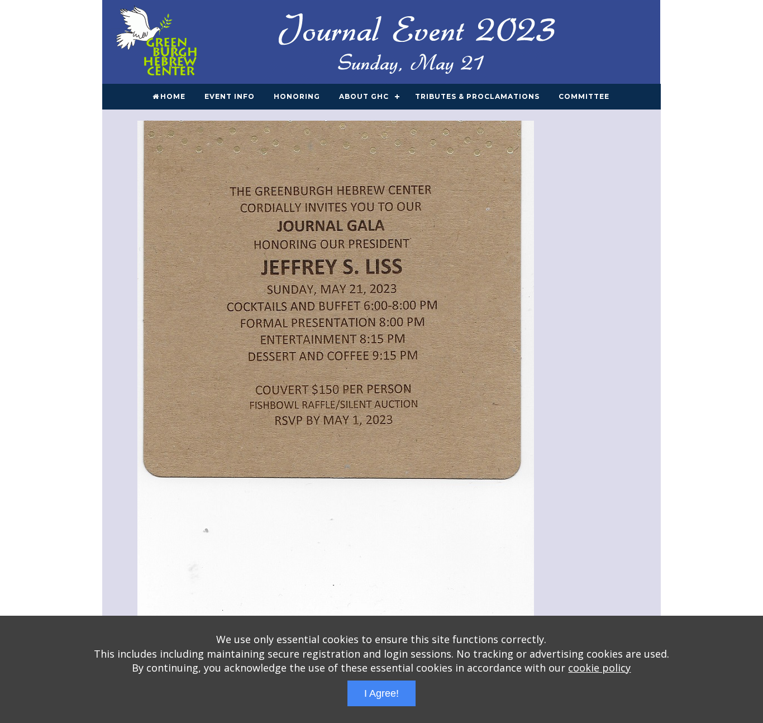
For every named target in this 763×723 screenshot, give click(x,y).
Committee (584, 96)
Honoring (297, 96)
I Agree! (381, 693)
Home (172, 96)
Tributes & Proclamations (477, 96)
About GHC (364, 96)
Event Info (229, 96)
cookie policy (599, 667)
